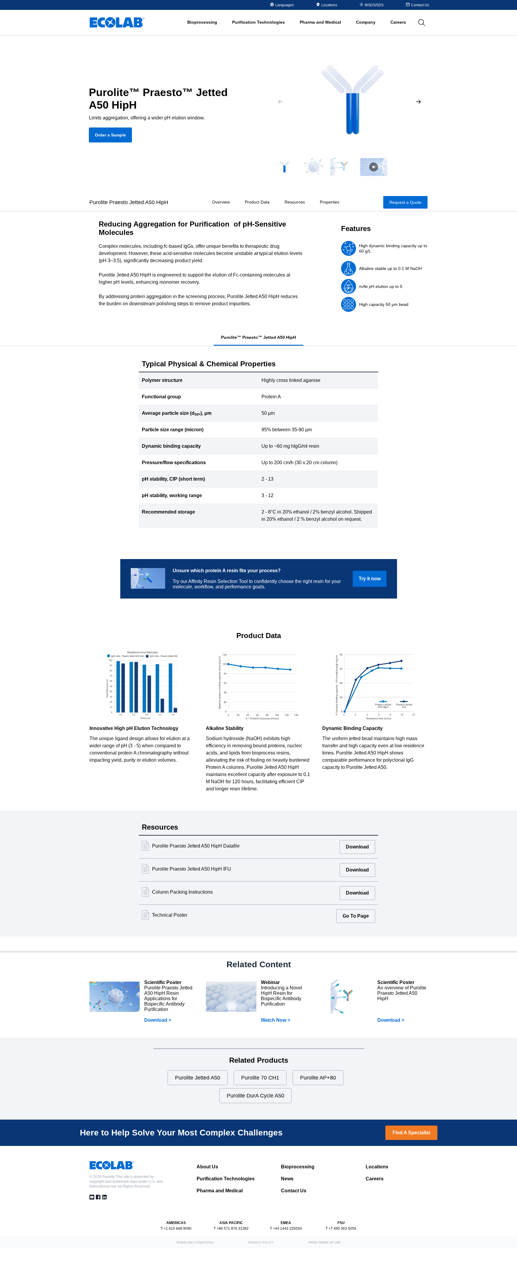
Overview (221, 202)
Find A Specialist (411, 1132)
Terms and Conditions (194, 1242)
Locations (329, 5)
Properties (329, 202)
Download (357, 846)
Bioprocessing (297, 1166)
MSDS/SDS (374, 5)
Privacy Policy (261, 1242)
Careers (398, 22)
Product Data (257, 202)
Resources (295, 202)
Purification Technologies (226, 1178)
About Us (207, 1166)
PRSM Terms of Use (324, 1242)
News (287, 1178)
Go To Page (356, 915)
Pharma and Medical (220, 1190)
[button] (283, 167)
